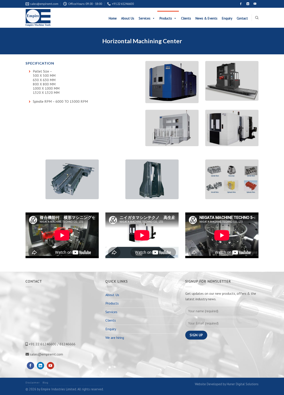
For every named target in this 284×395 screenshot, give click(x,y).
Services (144, 18)
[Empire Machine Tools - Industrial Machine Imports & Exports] (48, 18)
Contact (242, 18)
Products (166, 18)
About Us (127, 18)
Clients (186, 18)
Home (113, 18)
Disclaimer (32, 382)
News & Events (206, 18)
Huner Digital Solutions (242, 384)
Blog (45, 382)
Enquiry (227, 18)
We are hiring (114, 337)
